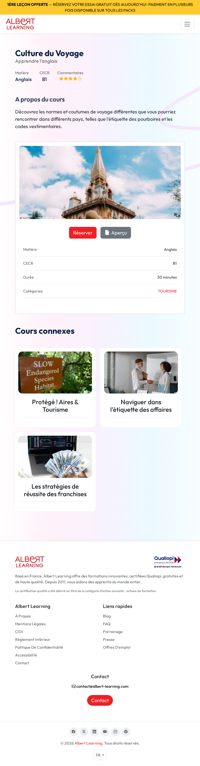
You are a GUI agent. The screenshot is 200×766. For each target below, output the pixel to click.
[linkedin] (94, 731)
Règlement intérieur (32, 639)
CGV (19, 631)
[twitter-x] (84, 731)
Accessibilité (26, 655)
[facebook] (73, 731)
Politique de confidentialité (39, 647)
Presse (109, 639)
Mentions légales (30, 623)
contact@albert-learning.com (102, 686)
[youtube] (104, 731)
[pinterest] (125, 731)
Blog (107, 616)
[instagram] (115, 731)
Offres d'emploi (116, 647)
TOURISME (167, 291)
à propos (23, 616)
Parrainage (113, 631)
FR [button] (98, 755)
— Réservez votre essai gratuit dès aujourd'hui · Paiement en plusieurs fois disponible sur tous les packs (100, 7)
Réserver (82, 233)
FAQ (106, 623)
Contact (22, 662)
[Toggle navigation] (187, 24)
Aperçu (118, 233)
